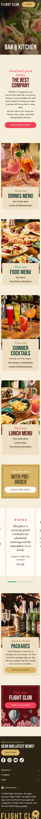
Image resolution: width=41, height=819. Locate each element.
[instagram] (9, 761)
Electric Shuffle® (21, 806)
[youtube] (15, 761)
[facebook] (3, 761)
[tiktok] (22, 761)
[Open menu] (38, 4)
